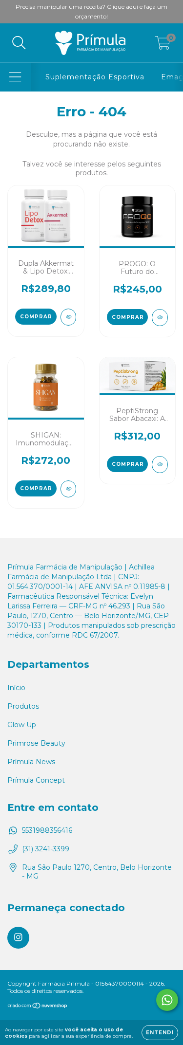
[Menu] (15, 77)
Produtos (23, 706)
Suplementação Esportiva (94, 77)
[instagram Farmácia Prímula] (18, 938)
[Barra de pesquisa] (19, 43)
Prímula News (31, 761)
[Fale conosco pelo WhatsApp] (167, 1000)
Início (16, 687)
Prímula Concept (36, 780)
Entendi (160, 1032)
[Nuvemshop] (37, 1006)
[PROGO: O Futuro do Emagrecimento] (160, 317)
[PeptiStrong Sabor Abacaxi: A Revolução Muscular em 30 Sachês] (160, 464)
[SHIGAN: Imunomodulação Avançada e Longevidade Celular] (69, 488)
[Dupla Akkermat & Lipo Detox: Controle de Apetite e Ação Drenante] (69, 317)
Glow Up (21, 724)
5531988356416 (47, 830)
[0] (163, 45)
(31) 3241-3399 (45, 848)
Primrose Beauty (36, 743)
